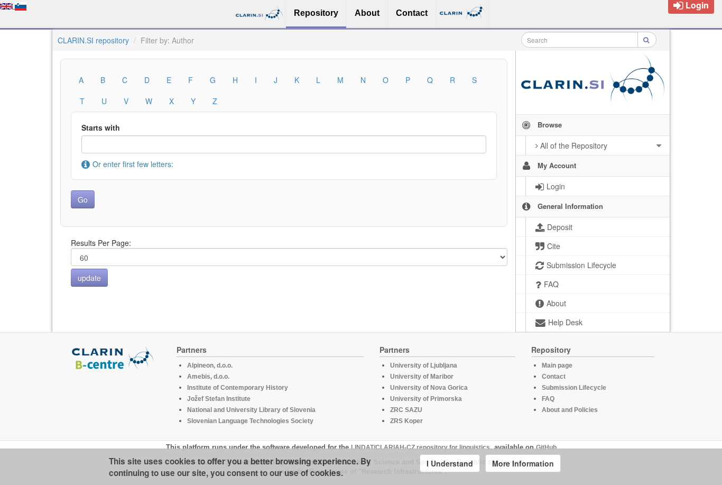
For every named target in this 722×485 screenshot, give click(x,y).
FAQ (548, 398)
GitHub (546, 447)
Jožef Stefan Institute (219, 398)
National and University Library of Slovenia (251, 410)
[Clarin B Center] (114, 357)
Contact (554, 376)
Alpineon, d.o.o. (210, 365)
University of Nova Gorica (429, 387)
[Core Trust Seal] (114, 400)
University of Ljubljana (423, 365)
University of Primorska (426, 398)
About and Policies (570, 410)
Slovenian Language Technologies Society (250, 421)
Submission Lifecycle (574, 387)
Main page (557, 365)
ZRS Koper (406, 421)
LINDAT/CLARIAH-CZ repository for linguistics (420, 447)
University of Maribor (421, 376)
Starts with (100, 127)
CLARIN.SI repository (93, 40)
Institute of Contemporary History (237, 387)
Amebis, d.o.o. (208, 376)
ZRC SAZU (406, 410)
